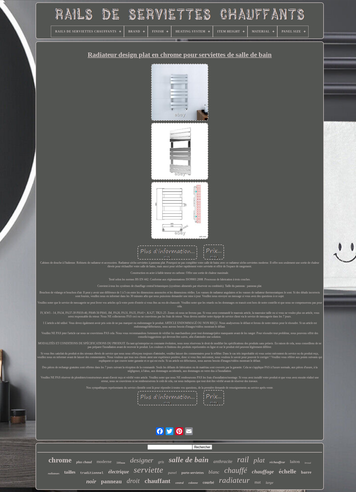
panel (172, 473)
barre (306, 472)
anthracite (222, 461)
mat (258, 482)
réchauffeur (277, 462)
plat (259, 460)
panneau (111, 481)
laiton (295, 461)
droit (133, 480)
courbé (208, 482)
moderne (104, 461)
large (269, 482)
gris (161, 462)
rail (243, 459)
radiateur (234, 480)
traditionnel (91, 473)
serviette (148, 470)
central (179, 482)
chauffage (263, 472)
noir (91, 481)
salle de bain (189, 459)
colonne (193, 482)
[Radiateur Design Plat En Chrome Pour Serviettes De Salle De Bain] (179, 92)
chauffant (157, 480)
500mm (120, 462)
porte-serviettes (192, 473)
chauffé (235, 470)
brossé (308, 462)
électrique (118, 472)
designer (141, 460)
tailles (69, 472)
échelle (287, 471)
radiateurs (53, 473)
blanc (214, 472)
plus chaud (84, 462)
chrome (59, 460)
